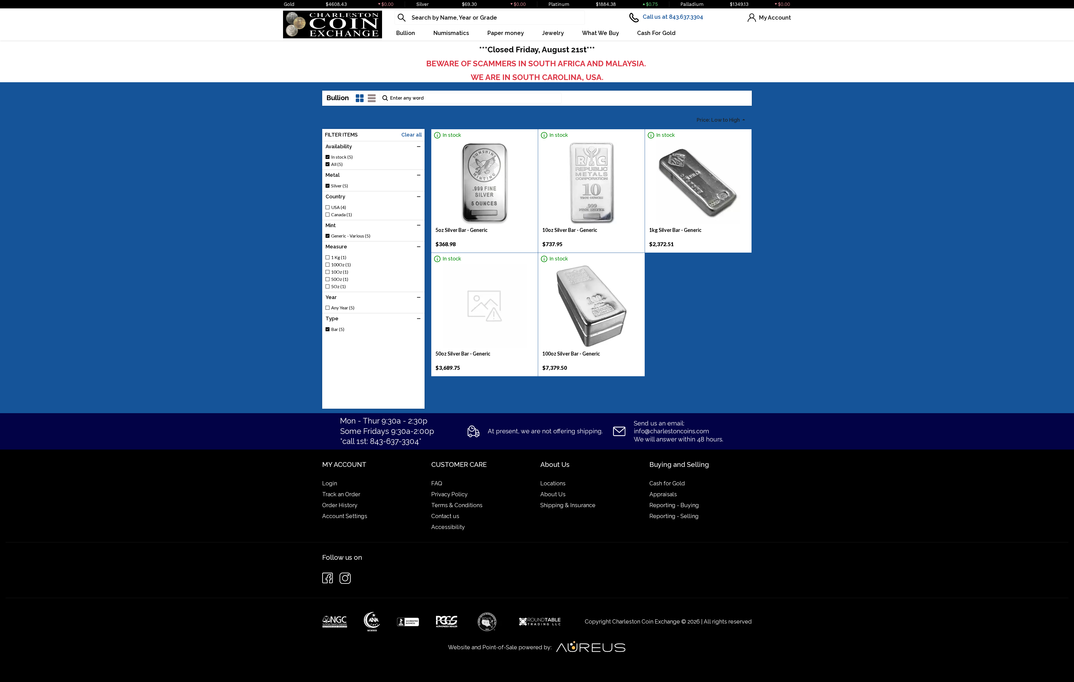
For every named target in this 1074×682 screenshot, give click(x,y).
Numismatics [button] (451, 33)
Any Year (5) (342, 307)
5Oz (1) (338, 286)
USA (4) (338, 207)
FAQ (436, 483)
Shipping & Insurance (567, 505)
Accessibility (448, 527)
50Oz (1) (339, 279)
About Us (553, 494)
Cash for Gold (667, 483)
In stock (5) (342, 157)
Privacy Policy (449, 494)
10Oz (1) (339, 272)
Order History (339, 505)
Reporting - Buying (674, 505)
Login (329, 483)
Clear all (411, 134)
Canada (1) (341, 214)
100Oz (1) (341, 264)
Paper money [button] (505, 33)
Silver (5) (339, 186)
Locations (553, 483)
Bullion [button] (405, 33)
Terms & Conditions (456, 505)
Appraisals (663, 494)
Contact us (445, 516)
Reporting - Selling (674, 516)
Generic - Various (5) (350, 236)
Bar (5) (337, 329)
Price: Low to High (719, 120)
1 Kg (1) (338, 257)
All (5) (337, 164)
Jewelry (553, 33)
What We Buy (600, 33)
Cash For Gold (656, 33)
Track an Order (341, 494)
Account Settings (344, 516)
